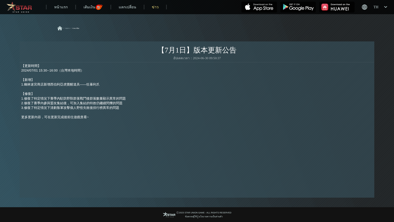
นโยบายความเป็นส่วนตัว (211, 216)
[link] (59, 28)
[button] (374, 7)
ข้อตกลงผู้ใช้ (191, 216)
